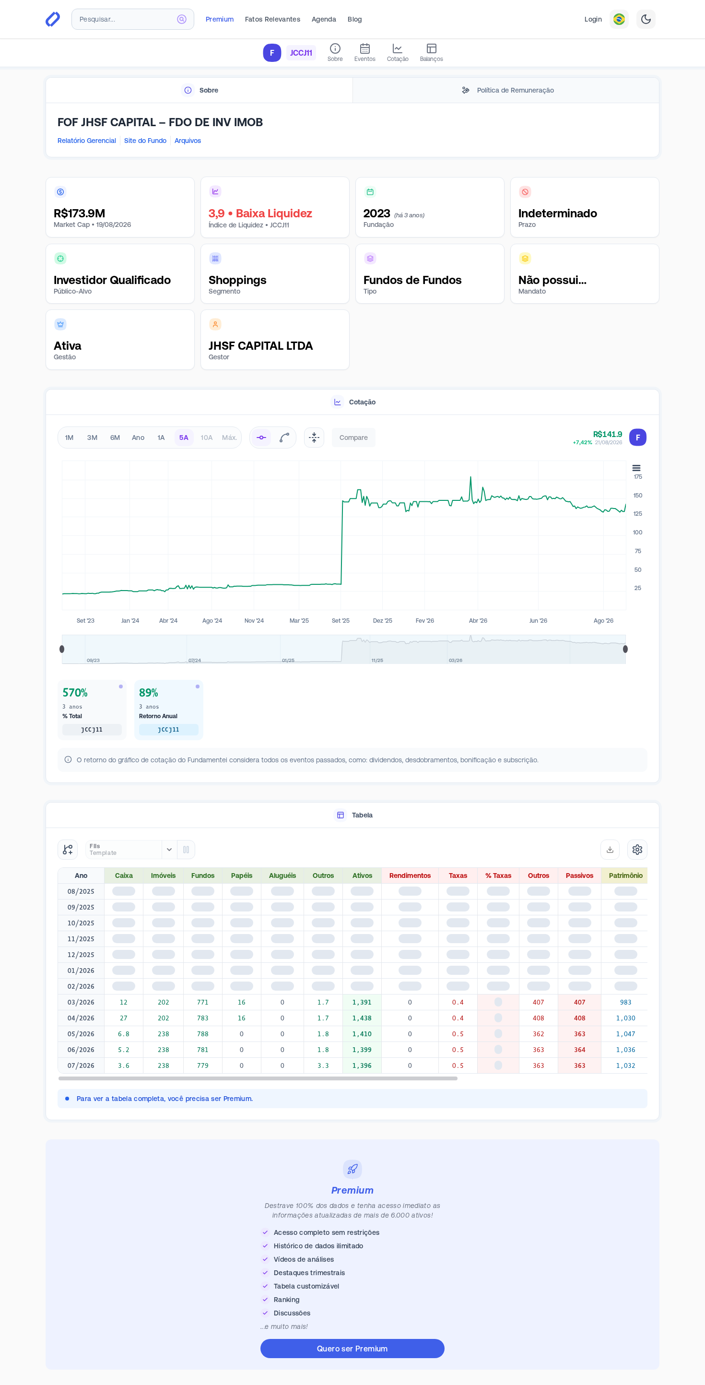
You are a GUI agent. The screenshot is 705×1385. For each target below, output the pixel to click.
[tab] (199, 90)
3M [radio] (92, 437)
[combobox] (132, 19)
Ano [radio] (138, 437)
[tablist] (352, 90)
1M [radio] (69, 437)
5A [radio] (183, 437)
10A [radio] (206, 437)
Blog (355, 19)
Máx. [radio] (229, 437)
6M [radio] (115, 437)
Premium (220, 19)
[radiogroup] (150, 437)
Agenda (324, 19)
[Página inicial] (53, 19)
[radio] (261, 437)
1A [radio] (161, 437)
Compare (354, 437)
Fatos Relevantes (272, 19)
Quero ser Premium (352, 1354)
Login (593, 19)
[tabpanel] (352, 130)
